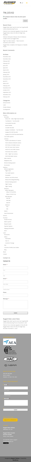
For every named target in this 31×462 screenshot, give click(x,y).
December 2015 (7, 76)
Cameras (6, 138)
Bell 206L (8, 200)
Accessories (7, 165)
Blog (5, 249)
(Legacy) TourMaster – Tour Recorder (14, 130)
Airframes (6, 188)
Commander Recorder (10, 123)
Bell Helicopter (8, 196)
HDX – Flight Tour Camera (11, 154)
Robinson (7, 205)
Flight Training (8, 186)
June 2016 (5, 65)
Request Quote (7, 224)
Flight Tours (8, 170)
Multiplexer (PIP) (8, 160)
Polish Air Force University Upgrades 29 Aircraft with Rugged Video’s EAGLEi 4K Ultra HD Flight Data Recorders (15, 33)
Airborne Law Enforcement (11, 177)
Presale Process (8, 219)
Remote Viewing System (10, 163)
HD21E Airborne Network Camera (13, 142)
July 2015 (5, 81)
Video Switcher (7, 158)
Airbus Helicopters (9, 190)
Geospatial (7, 175)
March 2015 (6, 83)
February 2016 (6, 72)
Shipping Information (9, 228)
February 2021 (6, 61)
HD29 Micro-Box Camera (11, 151)
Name (5, 264)
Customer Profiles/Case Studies (11, 247)
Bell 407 (8, 202)
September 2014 (7, 92)
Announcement (6, 102)
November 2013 (7, 94)
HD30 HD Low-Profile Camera (12, 149)
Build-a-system (7, 221)
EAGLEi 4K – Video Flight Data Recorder (14, 118)
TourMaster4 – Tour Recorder (12, 121)
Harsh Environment (8, 213)
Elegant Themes (15, 458)
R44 (7, 206)
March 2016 (6, 70)
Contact (5, 254)
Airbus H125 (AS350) (11, 192)
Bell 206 (8, 198)
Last (4, 275)
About (4, 252)
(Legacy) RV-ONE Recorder (11, 132)
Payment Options (8, 226)
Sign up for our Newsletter (10, 420)
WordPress (15, 460)
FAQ (5, 245)
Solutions (5, 167)
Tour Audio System (9, 173)
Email (5, 278)
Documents (7, 234)
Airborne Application (9, 169)
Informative (8, 238)
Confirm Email (6, 289)
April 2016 (5, 67)
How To (7, 240)
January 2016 (6, 74)
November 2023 (7, 56)
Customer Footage (9, 243)
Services (5, 215)
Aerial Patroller (8, 125)
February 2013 (6, 97)
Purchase (5, 217)
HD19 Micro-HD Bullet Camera (12, 145)
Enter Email (5, 284)
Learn (4, 105)
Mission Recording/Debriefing (12, 179)
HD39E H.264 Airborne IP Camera (13, 140)
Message (6, 298)
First (4, 270)
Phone (4, 292)
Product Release (7, 107)
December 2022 (7, 59)
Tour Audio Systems (9, 136)
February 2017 (6, 63)
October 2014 (6, 90)
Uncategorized (6, 109)
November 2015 (7, 79)
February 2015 (6, 85)
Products (5, 115)
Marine (5, 211)
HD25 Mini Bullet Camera (11, 156)
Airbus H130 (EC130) (11, 194)
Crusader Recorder (9, 127)
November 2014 (7, 88)
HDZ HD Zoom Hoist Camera (12, 147)
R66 (7, 209)
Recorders (6, 117)
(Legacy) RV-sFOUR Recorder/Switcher (14, 134)
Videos (5, 237)
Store (5, 230)
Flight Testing (8, 184)
